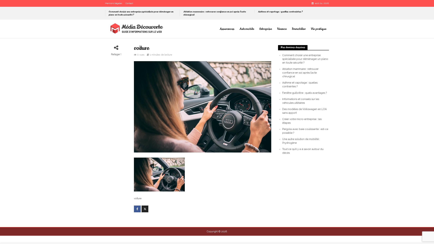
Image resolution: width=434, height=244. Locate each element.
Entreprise (265, 29)
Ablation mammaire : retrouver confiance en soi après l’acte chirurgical (214, 13)
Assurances (227, 29)
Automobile (246, 29)
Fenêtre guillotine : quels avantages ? (304, 92)
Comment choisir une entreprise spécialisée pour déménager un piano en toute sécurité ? (141, 13)
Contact (129, 3)
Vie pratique (318, 29)
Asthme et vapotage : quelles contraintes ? (280, 11)
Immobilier (299, 29)
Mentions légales (113, 3)
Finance (282, 29)
